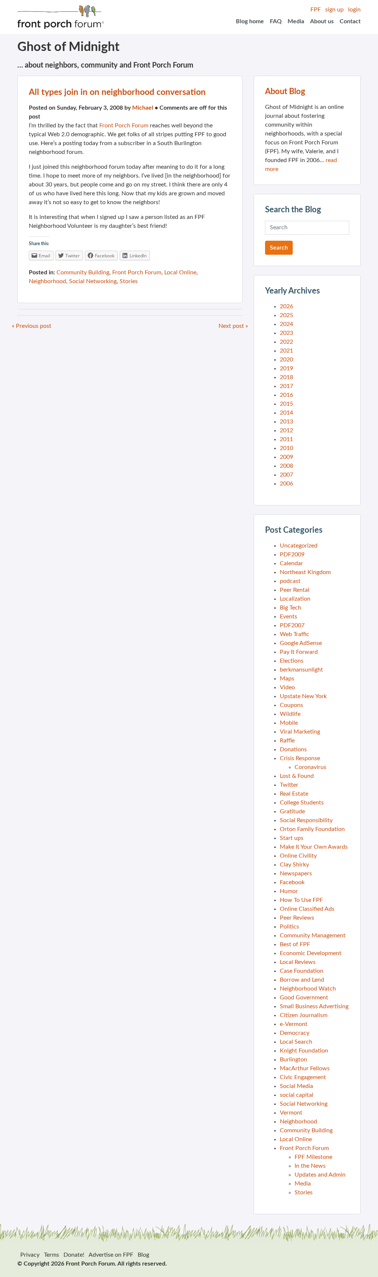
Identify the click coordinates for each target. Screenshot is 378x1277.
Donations (293, 749)
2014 (286, 413)
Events (288, 616)
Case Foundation (301, 971)
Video (287, 687)
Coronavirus (310, 767)
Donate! (73, 1255)
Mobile (289, 723)
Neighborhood (47, 281)
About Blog (285, 92)
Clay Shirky (294, 865)
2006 (286, 484)
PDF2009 (292, 554)
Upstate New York (303, 696)
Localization (295, 599)
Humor (289, 891)
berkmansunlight (301, 670)
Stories (129, 281)
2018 (286, 377)
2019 (286, 368)
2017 (286, 386)
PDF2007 (292, 625)
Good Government (304, 997)
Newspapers (296, 873)
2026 (286, 306)
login (354, 10)
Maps (287, 679)
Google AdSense (301, 643)
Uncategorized (298, 546)
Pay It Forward (299, 652)
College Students (302, 803)
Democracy (294, 1033)
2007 (286, 475)
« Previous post (31, 326)
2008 (286, 466)
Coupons (291, 705)
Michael (142, 108)
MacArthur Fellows (305, 1068)
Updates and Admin (320, 1175)
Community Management (313, 935)
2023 (286, 333)
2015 (286, 404)
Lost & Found (297, 776)
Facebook (292, 882)
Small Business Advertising (314, 1006)
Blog (143, 1255)
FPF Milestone (313, 1157)
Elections (291, 661)
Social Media (296, 1086)
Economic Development (310, 953)
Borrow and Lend (302, 980)
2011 (286, 439)
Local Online (180, 272)
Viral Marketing (300, 732)
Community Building (82, 272)
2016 (286, 395)
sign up (334, 10)
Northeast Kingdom (305, 572)
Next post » (233, 326)
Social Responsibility (306, 820)
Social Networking (93, 281)
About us (322, 21)
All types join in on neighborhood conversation (117, 92)
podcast (290, 581)
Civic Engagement (303, 1077)
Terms (51, 1255)
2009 (286, 457)
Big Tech (290, 608)
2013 (286, 422)
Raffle (287, 741)
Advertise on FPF (111, 1255)
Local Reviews (298, 962)
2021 (286, 351)
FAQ (276, 21)
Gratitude (292, 811)
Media (296, 21)
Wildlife (290, 714)
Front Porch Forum (123, 125)
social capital (296, 1095)
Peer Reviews (297, 918)
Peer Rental (294, 590)
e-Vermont (293, 1024)
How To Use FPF (301, 900)
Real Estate (294, 794)
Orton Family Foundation (312, 829)
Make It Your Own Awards (314, 847)
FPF (315, 10)
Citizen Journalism (303, 1015)
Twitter (289, 785)
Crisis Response (300, 758)
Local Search (296, 1042)
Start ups (291, 838)
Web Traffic (294, 634)
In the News (310, 1166)
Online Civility (298, 856)
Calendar (291, 563)
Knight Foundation (304, 1051)
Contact (350, 21)
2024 (286, 324)
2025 (286, 315)
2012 (286, 430)
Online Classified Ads (307, 909)
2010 (286, 448)
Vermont (291, 1113)
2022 (286, 342)
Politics (289, 927)
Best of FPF (295, 944)
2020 (286, 360)
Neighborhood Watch (308, 989)
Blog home (250, 21)
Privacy (29, 1255)
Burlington (293, 1060)
